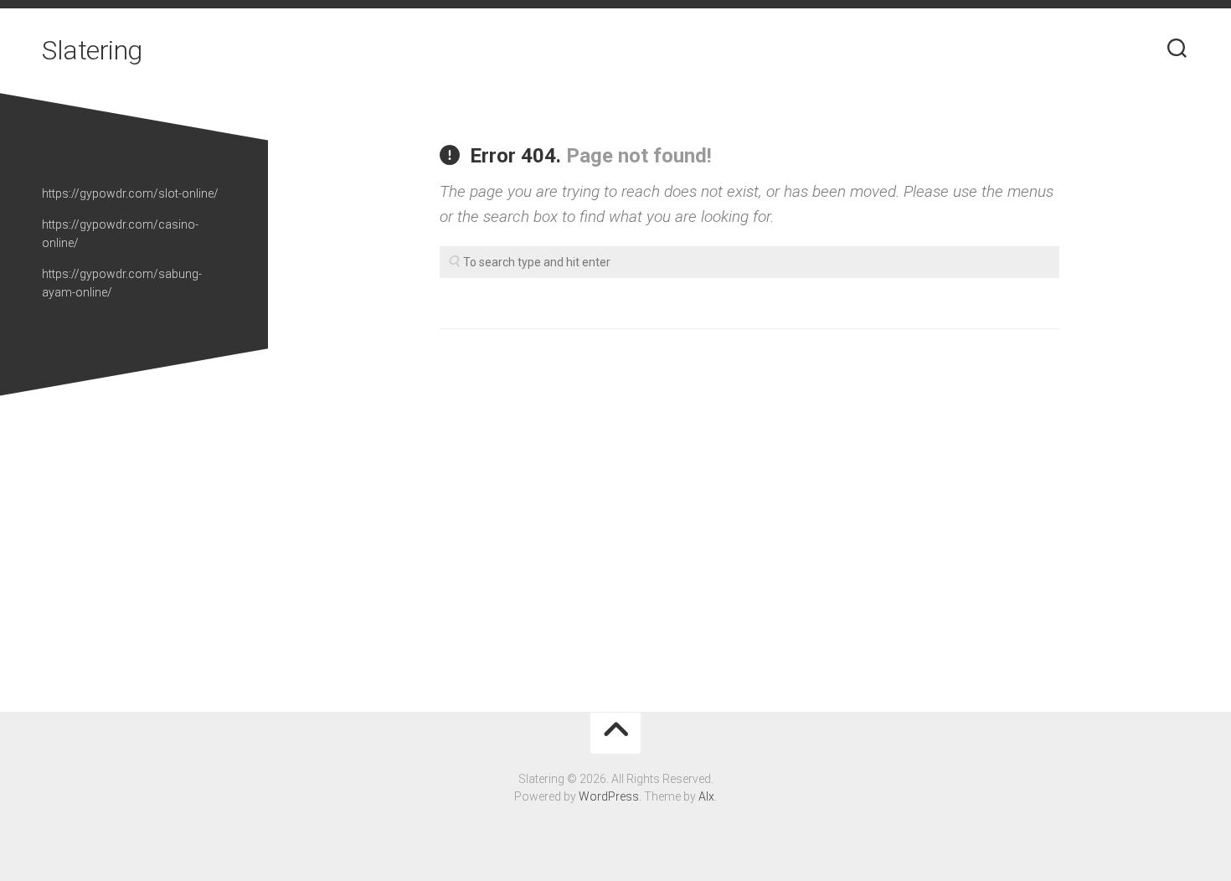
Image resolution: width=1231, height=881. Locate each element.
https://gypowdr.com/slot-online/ (130, 193)
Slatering (92, 50)
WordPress (609, 796)
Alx (706, 796)
